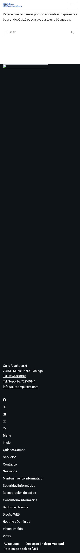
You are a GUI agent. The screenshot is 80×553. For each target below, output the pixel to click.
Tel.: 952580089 (14, 376)
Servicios (9, 457)
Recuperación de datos (19, 493)
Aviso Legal (12, 544)
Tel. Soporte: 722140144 (19, 381)
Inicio (7, 443)
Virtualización (13, 529)
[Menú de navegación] (72, 5)
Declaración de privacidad (45, 544)
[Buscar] (72, 32)
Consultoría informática (20, 500)
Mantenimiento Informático (23, 478)
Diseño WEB (11, 514)
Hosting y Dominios (16, 522)
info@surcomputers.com (20, 387)
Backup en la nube (15, 507)
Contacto (10, 464)
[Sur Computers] (13, 5)
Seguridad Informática (19, 485)
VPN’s (7, 536)
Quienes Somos (14, 450)
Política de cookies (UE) (21, 549)
